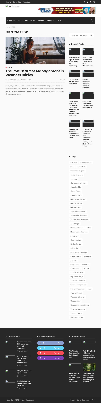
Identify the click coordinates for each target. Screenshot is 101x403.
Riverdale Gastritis (77, 281)
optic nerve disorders (78, 252)
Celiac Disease (85, 163)
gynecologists (75, 195)
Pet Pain (73, 260)
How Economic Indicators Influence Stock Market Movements (74, 377)
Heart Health (75, 207)
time (89, 289)
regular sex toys (76, 277)
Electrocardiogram (77, 171)
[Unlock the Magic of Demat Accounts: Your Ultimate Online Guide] (89, 344)
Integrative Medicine (78, 215)
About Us (26, 2)
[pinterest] (50, 353)
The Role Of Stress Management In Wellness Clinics (35, 73)
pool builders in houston (79, 264)
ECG (72, 167)
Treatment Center (77, 297)
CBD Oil (73, 163)
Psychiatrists (75, 268)
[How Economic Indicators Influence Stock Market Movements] (75, 367)
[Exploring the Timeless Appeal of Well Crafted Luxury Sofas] (74, 123)
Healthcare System (77, 199)
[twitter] (50, 348)
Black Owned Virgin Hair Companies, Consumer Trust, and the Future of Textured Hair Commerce (74, 108)
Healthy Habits (76, 203)
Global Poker (75, 191)
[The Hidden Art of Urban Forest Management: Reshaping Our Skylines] (89, 367)
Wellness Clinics (76, 317)
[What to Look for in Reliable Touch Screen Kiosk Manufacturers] (88, 51)
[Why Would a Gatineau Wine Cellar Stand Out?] (75, 344)
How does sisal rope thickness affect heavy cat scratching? (74, 62)
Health (41, 20)
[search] (91, 20)
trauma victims (76, 293)
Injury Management (77, 211)
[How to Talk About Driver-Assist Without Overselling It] (88, 95)
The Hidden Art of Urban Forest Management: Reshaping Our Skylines (88, 377)
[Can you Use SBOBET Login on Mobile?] (74, 73)
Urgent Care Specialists (79, 305)
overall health (75, 256)
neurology (74, 236)
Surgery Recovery (77, 289)
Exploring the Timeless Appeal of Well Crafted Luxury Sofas (74, 133)
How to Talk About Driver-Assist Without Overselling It (88, 104)
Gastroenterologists (78, 183)
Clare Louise (12, 80)
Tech (59, 20)
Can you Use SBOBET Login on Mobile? (74, 81)
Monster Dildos (76, 228)
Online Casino (75, 244)
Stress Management (78, 285)
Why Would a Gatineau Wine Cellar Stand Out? (74, 354)
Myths (88, 228)
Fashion (50, 20)
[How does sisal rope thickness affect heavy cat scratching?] (74, 51)
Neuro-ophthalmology (78, 232)
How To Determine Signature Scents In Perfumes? (86, 83)
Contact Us (17, 2)
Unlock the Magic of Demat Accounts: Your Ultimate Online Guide (89, 355)
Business (11, 20)
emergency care (76, 175)
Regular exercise (76, 272)
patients (87, 256)
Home (8, 2)
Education (23, 20)
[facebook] (50, 343)
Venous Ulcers (76, 313)
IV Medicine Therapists (79, 220)
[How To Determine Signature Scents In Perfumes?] (88, 73)
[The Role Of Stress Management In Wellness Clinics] (35, 50)
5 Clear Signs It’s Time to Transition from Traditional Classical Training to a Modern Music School (87, 137)
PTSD (86, 268)
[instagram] (50, 358)
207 (63, 80)
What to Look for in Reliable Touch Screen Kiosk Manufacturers (88, 62)
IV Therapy (74, 224)
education (81, 167)
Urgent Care (75, 301)
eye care (73, 179)
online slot (74, 248)
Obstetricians (75, 240)
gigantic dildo (75, 187)
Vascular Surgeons (77, 309)
